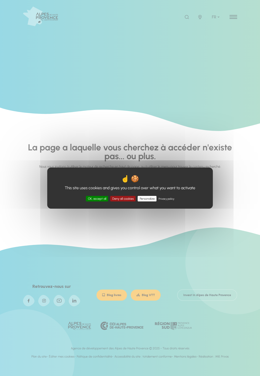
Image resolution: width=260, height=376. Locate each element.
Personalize (147, 198)
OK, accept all (97, 198)
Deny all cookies (123, 198)
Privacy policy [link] (166, 198)
